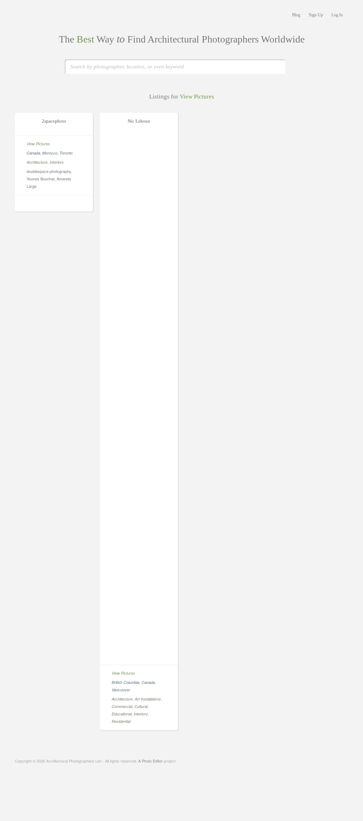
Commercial (122, 706)
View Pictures (38, 143)
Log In (337, 14)
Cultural (140, 706)
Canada (33, 153)
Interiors (57, 162)
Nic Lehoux (139, 121)
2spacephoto (54, 121)
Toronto (66, 153)
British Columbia (125, 682)
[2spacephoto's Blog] (58, 204)
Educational (122, 713)
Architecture (37, 162)
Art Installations (148, 699)
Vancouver (121, 689)
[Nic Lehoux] (139, 657)
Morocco (49, 153)
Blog (296, 14)
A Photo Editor (150, 761)
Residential (121, 721)
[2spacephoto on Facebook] (49, 204)
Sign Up (316, 14)
